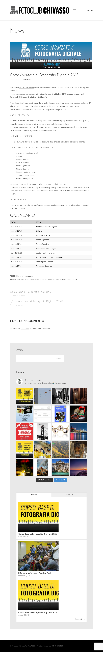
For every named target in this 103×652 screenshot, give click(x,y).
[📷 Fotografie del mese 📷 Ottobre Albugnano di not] (24, 467)
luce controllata (65, 279)
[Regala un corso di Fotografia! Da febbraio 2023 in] (24, 431)
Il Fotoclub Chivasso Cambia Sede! (35, 573)
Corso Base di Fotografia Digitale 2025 (37, 612)
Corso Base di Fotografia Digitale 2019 (33, 293)
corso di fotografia (48, 279)
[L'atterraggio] (42, 396)
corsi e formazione (26, 276)
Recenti (34, 495)
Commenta (27, 80)
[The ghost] (78, 396)
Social (90, 10)
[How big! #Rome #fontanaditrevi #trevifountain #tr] (60, 467)
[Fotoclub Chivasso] (39, 10)
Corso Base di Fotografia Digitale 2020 (39, 302)
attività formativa (26, 87)
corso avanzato (35, 279)
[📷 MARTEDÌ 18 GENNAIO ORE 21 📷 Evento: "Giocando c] (42, 449)
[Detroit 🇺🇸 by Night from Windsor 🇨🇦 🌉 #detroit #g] (78, 431)
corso (27, 279)
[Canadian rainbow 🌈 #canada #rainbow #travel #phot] (42, 467)
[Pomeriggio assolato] (60, 396)
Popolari (69, 495)
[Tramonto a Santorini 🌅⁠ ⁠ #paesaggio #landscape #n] (78, 467)
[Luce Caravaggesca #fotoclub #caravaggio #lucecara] (78, 414)
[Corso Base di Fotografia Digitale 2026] (38, 531)
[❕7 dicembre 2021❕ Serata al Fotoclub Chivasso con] (60, 449)
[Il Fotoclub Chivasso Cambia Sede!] (38, 570)
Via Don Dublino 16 (38, 97)
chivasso (21, 279)
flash (57, 279)
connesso (25, 328)
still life (74, 279)
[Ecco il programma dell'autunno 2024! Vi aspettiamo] (42, 414)
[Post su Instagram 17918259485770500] (60, 414)
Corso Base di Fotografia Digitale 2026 (37, 534)
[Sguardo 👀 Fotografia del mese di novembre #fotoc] (78, 449)
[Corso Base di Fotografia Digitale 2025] (38, 610)
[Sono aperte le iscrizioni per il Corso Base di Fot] (24, 449)
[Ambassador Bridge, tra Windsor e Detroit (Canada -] (42, 431)
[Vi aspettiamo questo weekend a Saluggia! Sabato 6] (24, 414)
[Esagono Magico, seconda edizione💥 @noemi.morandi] (60, 431)
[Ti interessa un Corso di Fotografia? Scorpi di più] (24, 396)
